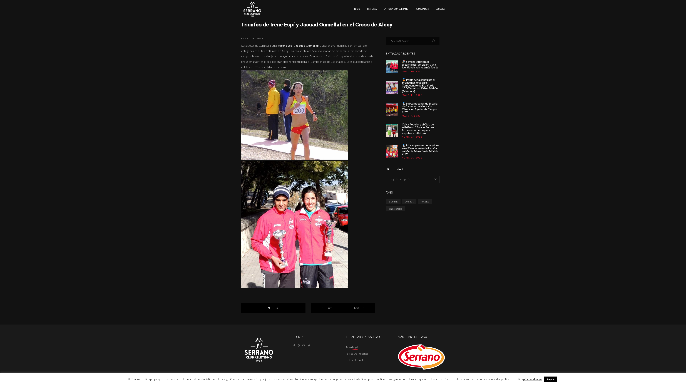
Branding (393, 201)
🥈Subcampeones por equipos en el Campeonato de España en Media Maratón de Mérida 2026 (420, 149)
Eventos (409, 201)
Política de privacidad (357, 353)
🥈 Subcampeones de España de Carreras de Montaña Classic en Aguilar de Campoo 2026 (420, 107)
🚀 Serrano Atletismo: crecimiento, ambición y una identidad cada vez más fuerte (420, 64)
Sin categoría (395, 208)
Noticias (425, 201)
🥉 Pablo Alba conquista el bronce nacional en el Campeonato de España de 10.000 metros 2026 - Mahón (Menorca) (420, 85)
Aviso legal (352, 347)
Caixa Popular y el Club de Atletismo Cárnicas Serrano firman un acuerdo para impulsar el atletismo (418, 128)
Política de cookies (356, 360)
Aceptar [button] (550, 379)
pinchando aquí (532, 379)
